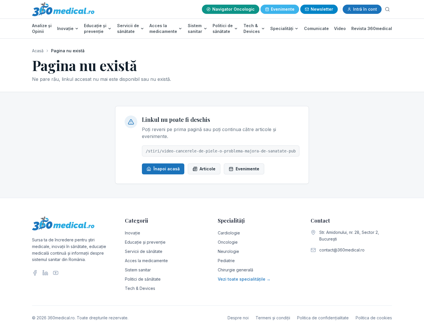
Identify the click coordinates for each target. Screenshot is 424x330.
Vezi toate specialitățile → (244, 279)
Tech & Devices (251, 28)
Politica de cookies (374, 317)
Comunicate (316, 28)
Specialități (281, 28)
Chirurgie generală (235, 269)
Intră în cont (365, 9)
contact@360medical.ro (342, 249)
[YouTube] (56, 273)
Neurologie (228, 251)
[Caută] (387, 9)
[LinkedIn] (45, 273)
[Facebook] (35, 273)
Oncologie (228, 242)
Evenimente (282, 9)
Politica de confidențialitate (323, 317)
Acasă (38, 50)
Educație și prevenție (95, 28)
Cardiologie (229, 232)
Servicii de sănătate (128, 28)
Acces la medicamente (163, 28)
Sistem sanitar (195, 28)
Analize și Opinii (42, 28)
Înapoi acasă (166, 168)
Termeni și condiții (273, 317)
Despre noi (238, 317)
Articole (207, 168)
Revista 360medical (371, 28)
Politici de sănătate (223, 28)
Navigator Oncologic (233, 9)
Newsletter (322, 9)
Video (340, 28)
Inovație (65, 28)
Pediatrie (226, 260)
